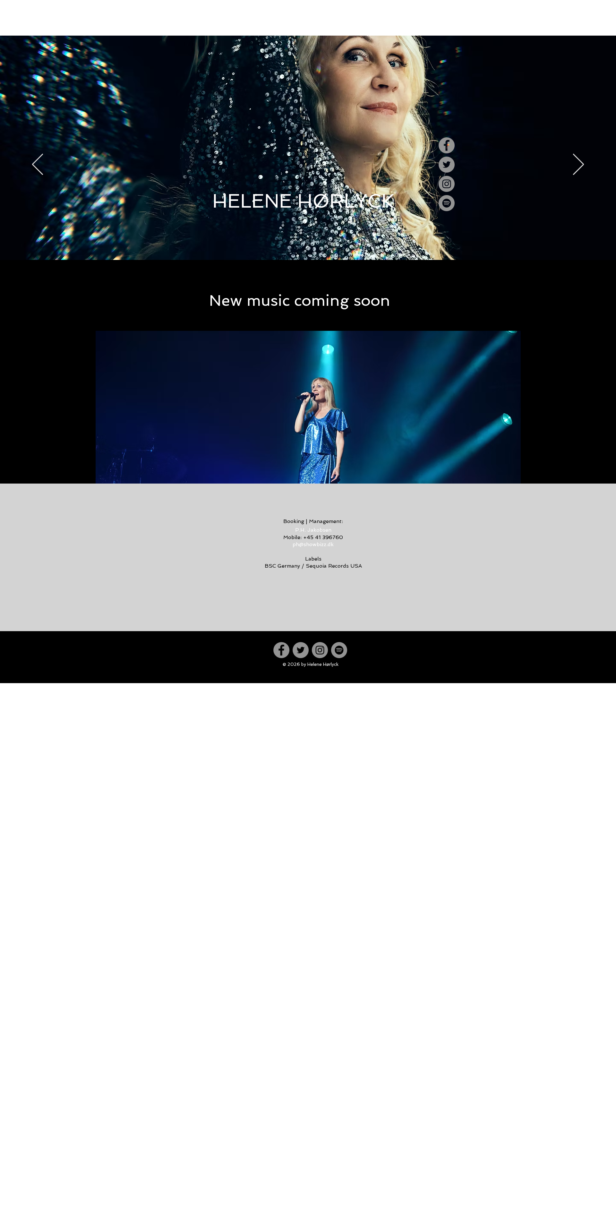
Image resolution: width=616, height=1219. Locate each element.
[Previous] (37, 165)
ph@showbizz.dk (313, 544)
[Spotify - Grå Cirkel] (447, 203)
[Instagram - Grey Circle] (447, 184)
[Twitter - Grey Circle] (447, 165)
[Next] (578, 165)
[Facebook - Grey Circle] (447, 145)
